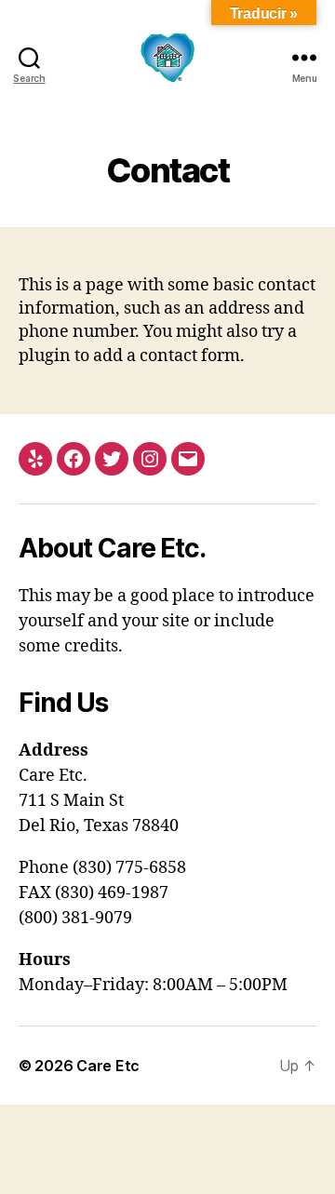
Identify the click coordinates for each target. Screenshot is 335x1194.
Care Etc (108, 1065)
